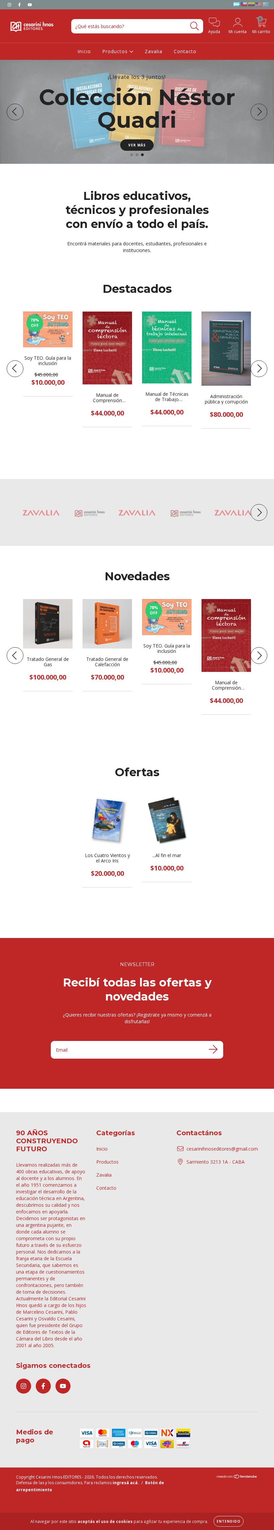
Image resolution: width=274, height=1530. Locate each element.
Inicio (84, 51)
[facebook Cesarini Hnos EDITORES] (20, 4)
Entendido (229, 1521)
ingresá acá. (126, 1483)
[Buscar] (194, 26)
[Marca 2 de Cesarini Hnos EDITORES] (89, 512)
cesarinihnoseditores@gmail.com (222, 1149)
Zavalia (153, 51)
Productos (115, 51)
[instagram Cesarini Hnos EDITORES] (10, 4)
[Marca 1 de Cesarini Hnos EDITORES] (41, 512)
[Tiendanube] (237, 1477)
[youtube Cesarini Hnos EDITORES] (29, 4)
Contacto (185, 51)
